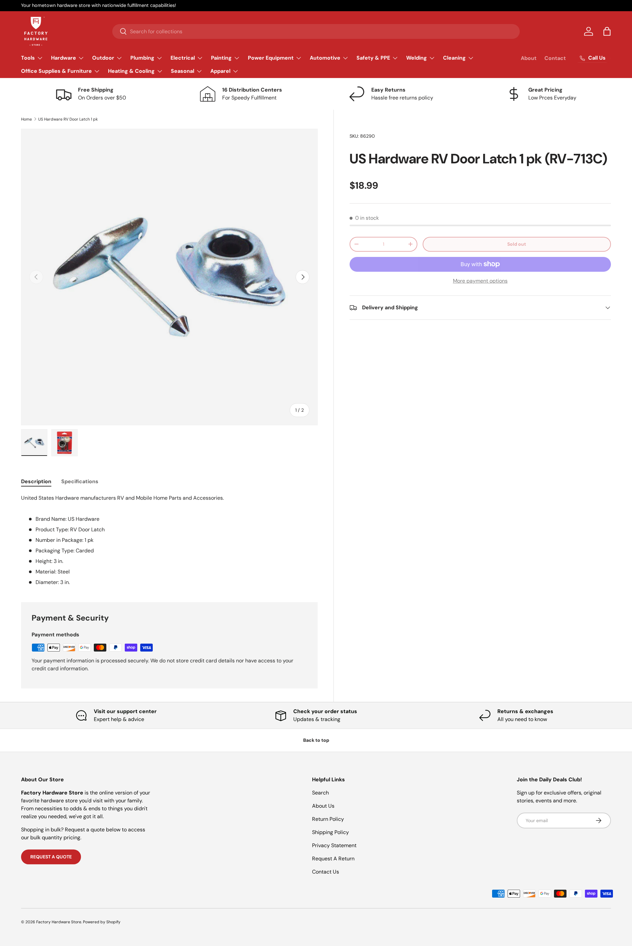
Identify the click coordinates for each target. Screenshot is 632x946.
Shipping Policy (330, 832)
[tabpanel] (169, 540)
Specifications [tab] (79, 481)
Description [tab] (36, 481)
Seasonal (182, 71)
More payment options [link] (480, 280)
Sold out (516, 244)
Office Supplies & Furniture (56, 71)
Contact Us (325, 871)
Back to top (316, 740)
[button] (607, 31)
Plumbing (142, 57)
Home (26, 119)
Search (320, 792)
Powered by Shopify (101, 922)
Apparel (220, 71)
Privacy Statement (334, 845)
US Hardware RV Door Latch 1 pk (68, 119)
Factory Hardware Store (58, 922)
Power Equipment (271, 57)
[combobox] (316, 31)
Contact (555, 58)
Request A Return (333, 858)
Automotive (325, 57)
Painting (221, 57)
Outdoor (103, 57)
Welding (416, 57)
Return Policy (328, 819)
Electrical (183, 57)
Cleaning (454, 57)
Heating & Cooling (131, 71)
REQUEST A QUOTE (51, 857)
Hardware (63, 57)
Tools (28, 57)
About (529, 58)
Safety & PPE (373, 57)
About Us (323, 805)
